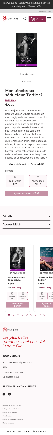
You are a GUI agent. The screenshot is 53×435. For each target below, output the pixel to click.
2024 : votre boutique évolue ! (18, 362)
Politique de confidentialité (11, 409)
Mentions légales (8, 423)
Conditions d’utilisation (10, 412)
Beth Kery (10, 100)
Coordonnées (7, 416)
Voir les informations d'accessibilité (26, 164)
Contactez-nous (11, 377)
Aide (5, 367)
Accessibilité (11, 224)
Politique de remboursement (12, 405)
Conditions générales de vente (13, 419)
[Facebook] (4, 394)
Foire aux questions (13, 372)
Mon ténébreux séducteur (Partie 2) (16, 278)
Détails (7, 216)
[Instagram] (9, 394)
